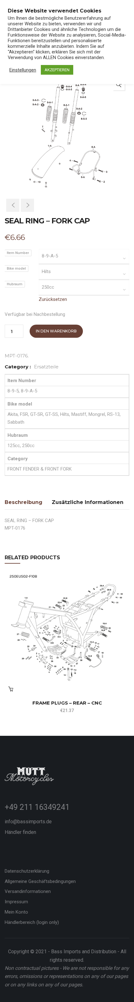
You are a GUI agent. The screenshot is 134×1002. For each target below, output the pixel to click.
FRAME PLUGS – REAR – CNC (67, 703)
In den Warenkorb (56, 331)
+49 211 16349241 (37, 807)
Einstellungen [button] (22, 70)
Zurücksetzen (53, 299)
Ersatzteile (46, 367)
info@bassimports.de (28, 822)
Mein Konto (16, 912)
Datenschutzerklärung (27, 871)
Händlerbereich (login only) (32, 922)
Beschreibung (23, 502)
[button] (119, 84)
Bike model (16, 268)
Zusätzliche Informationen (87, 502)
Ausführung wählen (11, 689)
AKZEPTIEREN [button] (57, 69)
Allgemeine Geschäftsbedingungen (40, 881)
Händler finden (20, 832)
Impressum (16, 902)
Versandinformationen (28, 891)
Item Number (18, 253)
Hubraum (14, 284)
